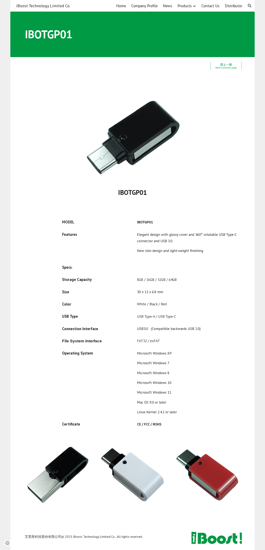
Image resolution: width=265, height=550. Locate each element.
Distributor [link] (233, 5)
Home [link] (121, 5)
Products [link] (184, 5)
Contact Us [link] (210, 5)
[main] (132, 34)
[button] (250, 6)
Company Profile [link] (144, 5)
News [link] (167, 5)
